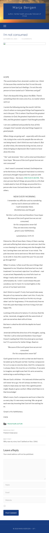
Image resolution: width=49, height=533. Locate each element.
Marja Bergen (24, 7)
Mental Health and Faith (15, 424)
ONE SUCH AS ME (31, 178)
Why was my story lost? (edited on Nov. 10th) (20, 440)
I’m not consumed (15, 34)
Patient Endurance (10, 432)
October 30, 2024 (10, 39)
